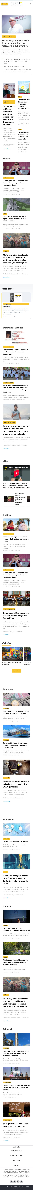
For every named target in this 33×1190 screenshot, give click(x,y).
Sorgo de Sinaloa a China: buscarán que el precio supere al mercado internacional (16, 745)
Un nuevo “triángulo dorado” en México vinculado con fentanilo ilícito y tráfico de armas (16, 879)
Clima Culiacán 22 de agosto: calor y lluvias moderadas (23, 135)
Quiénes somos (16, 1150)
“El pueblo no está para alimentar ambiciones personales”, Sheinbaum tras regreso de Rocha (17, 61)
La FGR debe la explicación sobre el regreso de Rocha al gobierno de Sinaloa (16, 1087)
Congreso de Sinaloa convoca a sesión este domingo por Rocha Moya (16, 615)
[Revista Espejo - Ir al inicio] (16, 1147)
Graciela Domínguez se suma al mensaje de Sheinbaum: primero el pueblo (16, 539)
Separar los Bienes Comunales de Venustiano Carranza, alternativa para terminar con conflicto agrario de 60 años (16, 388)
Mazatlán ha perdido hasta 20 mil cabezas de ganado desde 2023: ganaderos (16, 784)
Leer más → (6, 149)
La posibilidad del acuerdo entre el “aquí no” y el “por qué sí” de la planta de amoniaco (16, 1053)
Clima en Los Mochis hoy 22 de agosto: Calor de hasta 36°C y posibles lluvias (14, 218)
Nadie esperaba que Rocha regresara (15, 66)
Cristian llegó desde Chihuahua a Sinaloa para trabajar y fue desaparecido (15, 351)
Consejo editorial (16, 1155)
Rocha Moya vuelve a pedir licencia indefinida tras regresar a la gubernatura (15, 43)
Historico (16, 1165)
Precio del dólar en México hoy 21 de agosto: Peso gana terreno (16, 712)
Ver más (16, 671)
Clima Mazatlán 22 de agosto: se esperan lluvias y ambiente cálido (24, 104)
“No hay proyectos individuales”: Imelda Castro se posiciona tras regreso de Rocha (15, 183)
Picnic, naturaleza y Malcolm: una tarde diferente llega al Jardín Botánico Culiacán (15, 962)
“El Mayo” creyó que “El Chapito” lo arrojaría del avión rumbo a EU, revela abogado (17, 71)
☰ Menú (4, 4)
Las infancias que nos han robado (15, 841)
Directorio (16, 1160)
